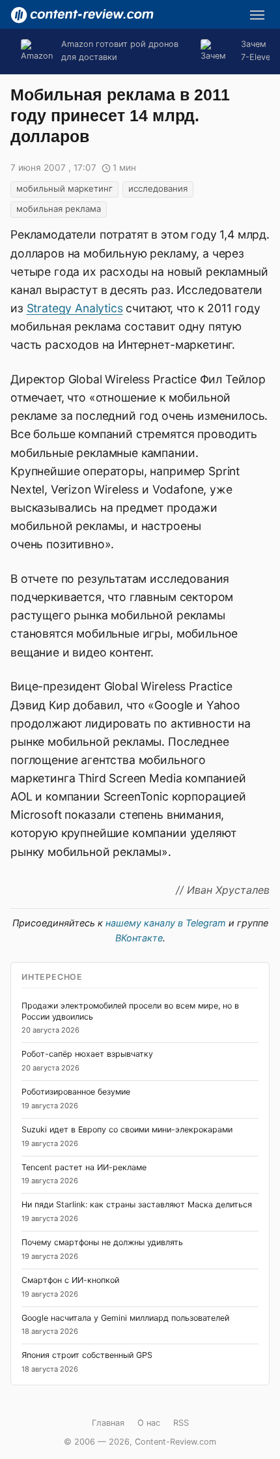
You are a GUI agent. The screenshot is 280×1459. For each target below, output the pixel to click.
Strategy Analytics (75, 308)
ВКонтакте (139, 937)
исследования (158, 188)
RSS (181, 1423)
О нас (148, 1423)
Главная (108, 1423)
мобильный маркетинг (64, 188)
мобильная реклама (58, 208)
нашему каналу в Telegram (165, 922)
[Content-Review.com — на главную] (82, 15)
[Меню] (257, 15)
